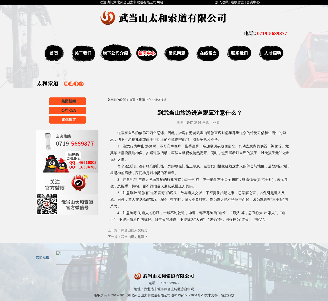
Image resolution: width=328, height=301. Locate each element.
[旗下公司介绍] (115, 53)
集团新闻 (68, 101)
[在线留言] (207, 53)
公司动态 (68, 110)
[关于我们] (82, 53)
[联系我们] (239, 53)
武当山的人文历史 (134, 230)
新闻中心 (145, 100)
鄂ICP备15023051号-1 (187, 295)
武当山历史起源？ (134, 237)
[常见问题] (176, 53)
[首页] (51, 53)
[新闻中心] (146, 53)
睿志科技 (227, 295)
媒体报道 (68, 120)
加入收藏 (222, 2)
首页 (132, 100)
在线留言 (237, 2)
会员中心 (253, 2)
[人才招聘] (273, 53)
